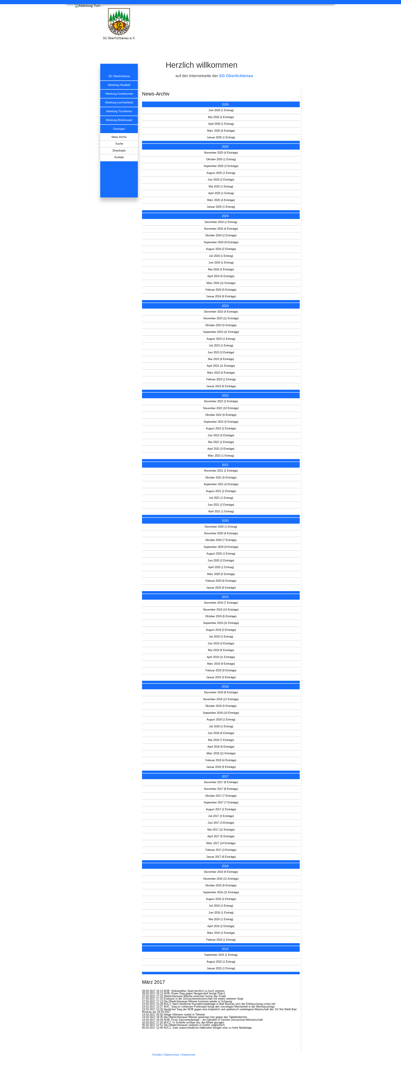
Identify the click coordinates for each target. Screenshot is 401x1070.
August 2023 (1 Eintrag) (221, 338)
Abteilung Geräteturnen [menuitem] (119, 93)
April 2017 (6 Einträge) (220, 836)
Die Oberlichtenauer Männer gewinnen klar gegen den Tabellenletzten (205, 1017)
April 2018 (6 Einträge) (220, 746)
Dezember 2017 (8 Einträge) (221, 782)
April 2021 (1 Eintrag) (221, 511)
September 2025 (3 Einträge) (221, 166)
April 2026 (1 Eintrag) (221, 123)
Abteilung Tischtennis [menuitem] (119, 111)
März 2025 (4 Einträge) (221, 200)
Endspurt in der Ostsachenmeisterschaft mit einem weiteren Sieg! (203, 998)
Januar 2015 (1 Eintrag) (221, 968)
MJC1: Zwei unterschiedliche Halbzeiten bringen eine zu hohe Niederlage (208, 1027)
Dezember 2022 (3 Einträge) (221, 401)
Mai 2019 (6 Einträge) (221, 650)
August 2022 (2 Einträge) (221, 428)
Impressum (188, 1054)
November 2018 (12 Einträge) (221, 699)
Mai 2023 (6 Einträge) (221, 359)
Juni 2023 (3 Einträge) (221, 352)
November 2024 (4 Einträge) (221, 228)
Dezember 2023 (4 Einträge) (221, 311)
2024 (225, 216)
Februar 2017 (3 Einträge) (221, 850)
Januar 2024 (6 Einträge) (221, 296)
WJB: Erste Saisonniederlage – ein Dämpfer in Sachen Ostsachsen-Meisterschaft (213, 1019)
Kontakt (157, 1054)
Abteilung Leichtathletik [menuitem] (119, 102)
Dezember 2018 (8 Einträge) (221, 692)
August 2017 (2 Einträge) (221, 809)
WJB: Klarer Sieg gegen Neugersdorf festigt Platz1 (194, 993)
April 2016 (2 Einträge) (220, 926)
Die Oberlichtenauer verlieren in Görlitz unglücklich (194, 1025)
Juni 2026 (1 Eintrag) (220, 110)
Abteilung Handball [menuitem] (119, 85)
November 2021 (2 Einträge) (221, 470)
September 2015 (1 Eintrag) (220, 954)
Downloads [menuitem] (119, 150)
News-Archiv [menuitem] (119, 137)
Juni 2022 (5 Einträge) (221, 435)
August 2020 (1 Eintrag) (221, 553)
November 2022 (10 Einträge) (221, 408)
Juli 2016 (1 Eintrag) (221, 905)
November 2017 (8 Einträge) (221, 789)
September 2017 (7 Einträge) (221, 802)
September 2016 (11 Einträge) (221, 892)
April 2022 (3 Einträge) (220, 448)
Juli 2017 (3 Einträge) (221, 816)
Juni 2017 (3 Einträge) (221, 822)
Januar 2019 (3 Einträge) (221, 677)
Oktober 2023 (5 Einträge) (220, 325)
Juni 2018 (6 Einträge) (221, 733)
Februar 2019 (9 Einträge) (221, 670)
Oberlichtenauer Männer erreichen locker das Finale (195, 996)
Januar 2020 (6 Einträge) (221, 587)
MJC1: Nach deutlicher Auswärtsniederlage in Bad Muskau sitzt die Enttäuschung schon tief (219, 1004)
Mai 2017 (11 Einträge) (221, 829)
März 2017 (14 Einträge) (220, 843)
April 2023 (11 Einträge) (221, 365)
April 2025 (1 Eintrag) (221, 193)
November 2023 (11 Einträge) (221, 318)
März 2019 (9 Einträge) (221, 663)
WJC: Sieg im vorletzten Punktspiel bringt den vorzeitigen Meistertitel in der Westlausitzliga (219, 1006)
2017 (225, 776)
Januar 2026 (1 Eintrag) (221, 137)
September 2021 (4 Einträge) (221, 484)
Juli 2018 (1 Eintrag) (221, 726)
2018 (225, 686)
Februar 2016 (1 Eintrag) (221, 939)
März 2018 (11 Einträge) (221, 753)
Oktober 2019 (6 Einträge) (220, 616)
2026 (225, 104)
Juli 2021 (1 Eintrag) (221, 497)
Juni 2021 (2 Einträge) (221, 504)
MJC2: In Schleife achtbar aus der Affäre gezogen (194, 1022)
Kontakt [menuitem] (119, 157)
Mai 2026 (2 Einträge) (221, 117)
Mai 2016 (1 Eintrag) (221, 919)
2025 (225, 146)
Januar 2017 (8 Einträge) (221, 856)
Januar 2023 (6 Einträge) (221, 386)
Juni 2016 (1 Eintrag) (220, 912)
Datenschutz (171, 1054)
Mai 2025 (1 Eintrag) (221, 186)
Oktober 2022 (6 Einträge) (220, 414)
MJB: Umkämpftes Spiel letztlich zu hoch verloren (194, 991)
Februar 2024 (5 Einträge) (221, 289)
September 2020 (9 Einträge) (221, 547)
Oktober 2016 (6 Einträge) (220, 885)
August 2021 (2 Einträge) (221, 491)
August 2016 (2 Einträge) (221, 899)
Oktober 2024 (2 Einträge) (220, 235)
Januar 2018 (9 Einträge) (221, 767)
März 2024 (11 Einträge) (221, 283)
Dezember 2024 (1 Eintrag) (221, 222)
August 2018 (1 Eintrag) (221, 719)
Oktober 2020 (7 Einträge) (220, 540)
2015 (225, 949)
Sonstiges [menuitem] (119, 128)
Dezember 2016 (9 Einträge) (221, 871)
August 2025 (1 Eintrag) (221, 173)
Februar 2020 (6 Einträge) (221, 580)
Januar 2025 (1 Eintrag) (221, 206)
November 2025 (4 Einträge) (221, 152)
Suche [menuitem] (119, 143)
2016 (225, 866)
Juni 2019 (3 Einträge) (221, 643)
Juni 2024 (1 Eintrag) (220, 262)
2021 (225, 465)
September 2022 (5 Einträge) (221, 421)
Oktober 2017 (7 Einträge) (220, 795)
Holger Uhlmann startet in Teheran (184, 1014)
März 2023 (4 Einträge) (221, 372)
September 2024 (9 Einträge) (221, 242)
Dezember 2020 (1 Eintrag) (221, 526)
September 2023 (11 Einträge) (221, 332)
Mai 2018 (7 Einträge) (221, 740)
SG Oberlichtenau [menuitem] (119, 76)
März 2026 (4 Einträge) (221, 130)
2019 (225, 597)
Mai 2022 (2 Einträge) (221, 442)
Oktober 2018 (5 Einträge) (220, 706)
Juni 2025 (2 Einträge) (221, 179)
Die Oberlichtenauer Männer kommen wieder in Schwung (198, 1001)
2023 (225, 306)
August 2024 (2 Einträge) (221, 249)
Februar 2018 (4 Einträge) (221, 760)
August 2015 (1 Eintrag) (221, 961)
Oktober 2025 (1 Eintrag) (221, 159)
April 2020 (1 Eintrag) (221, 567)
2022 (225, 395)
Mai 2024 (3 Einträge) (221, 269)
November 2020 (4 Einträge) (221, 533)
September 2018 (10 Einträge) (221, 712)
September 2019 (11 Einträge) (221, 623)
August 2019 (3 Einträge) (221, 630)
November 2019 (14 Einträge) (221, 609)
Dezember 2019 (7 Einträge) (221, 602)
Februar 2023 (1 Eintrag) (221, 379)
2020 (225, 520)
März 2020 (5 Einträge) (221, 574)
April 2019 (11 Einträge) (221, 657)
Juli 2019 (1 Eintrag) (221, 636)
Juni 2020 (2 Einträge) (221, 560)
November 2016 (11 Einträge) (221, 878)
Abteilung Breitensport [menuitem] (119, 120)
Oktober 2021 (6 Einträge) (220, 477)
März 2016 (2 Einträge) (221, 932)
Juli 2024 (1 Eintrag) (221, 255)
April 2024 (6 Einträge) (220, 276)
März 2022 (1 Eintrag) (221, 455)
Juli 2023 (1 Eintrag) (221, 345)
